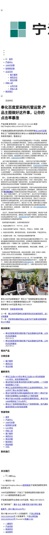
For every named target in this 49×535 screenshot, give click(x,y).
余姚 (32, 504)
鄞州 (15, 504)
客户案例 (13, 75)
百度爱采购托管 (16, 309)
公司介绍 (13, 86)
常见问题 (13, 80)
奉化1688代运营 (40, 2)
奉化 (36, 504)
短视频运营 (10, 69)
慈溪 (28, 504)
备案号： (4, 509)
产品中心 (9, 62)
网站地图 (9, 445)
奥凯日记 (13, 77)
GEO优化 (9, 428)
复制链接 (26, 485)
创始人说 (9, 83)
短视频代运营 (10, 425)
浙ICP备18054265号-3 (16, 509)
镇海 (40, 504)
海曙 (24, 504)
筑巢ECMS (29, 519)
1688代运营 (10, 65)
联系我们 (9, 92)
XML (7, 447)
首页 (11, 59)
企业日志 (9, 72)
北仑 (19, 504)
